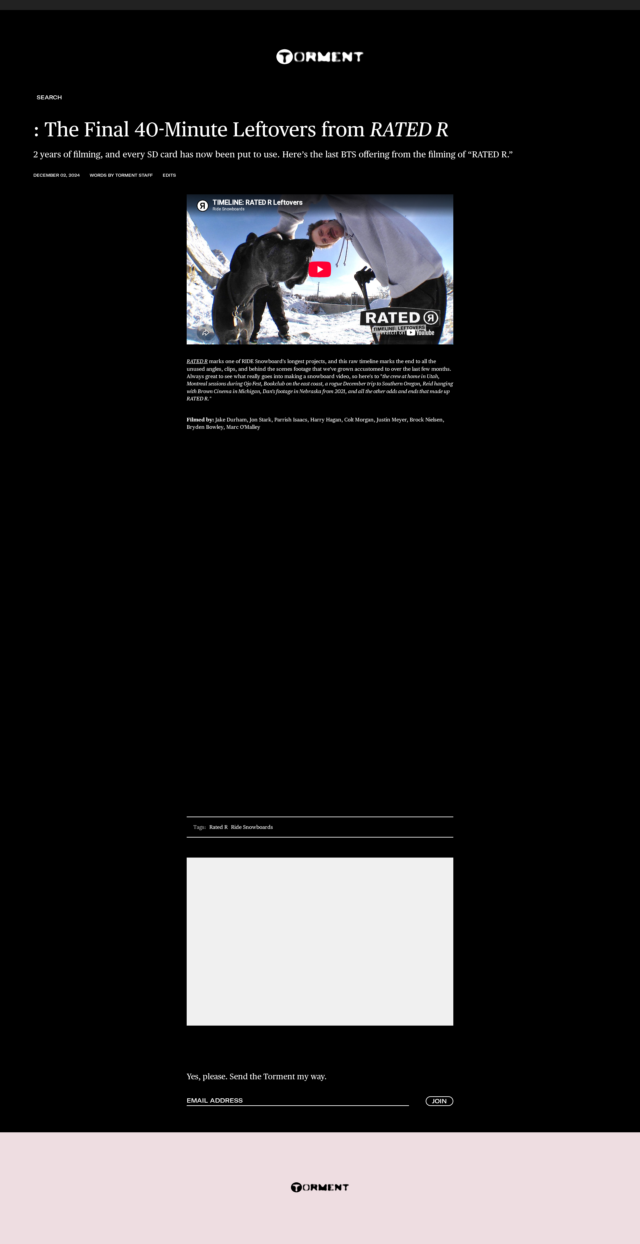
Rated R (218, 827)
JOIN (439, 1101)
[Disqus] (320, 941)
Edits (169, 175)
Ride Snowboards (252, 827)
